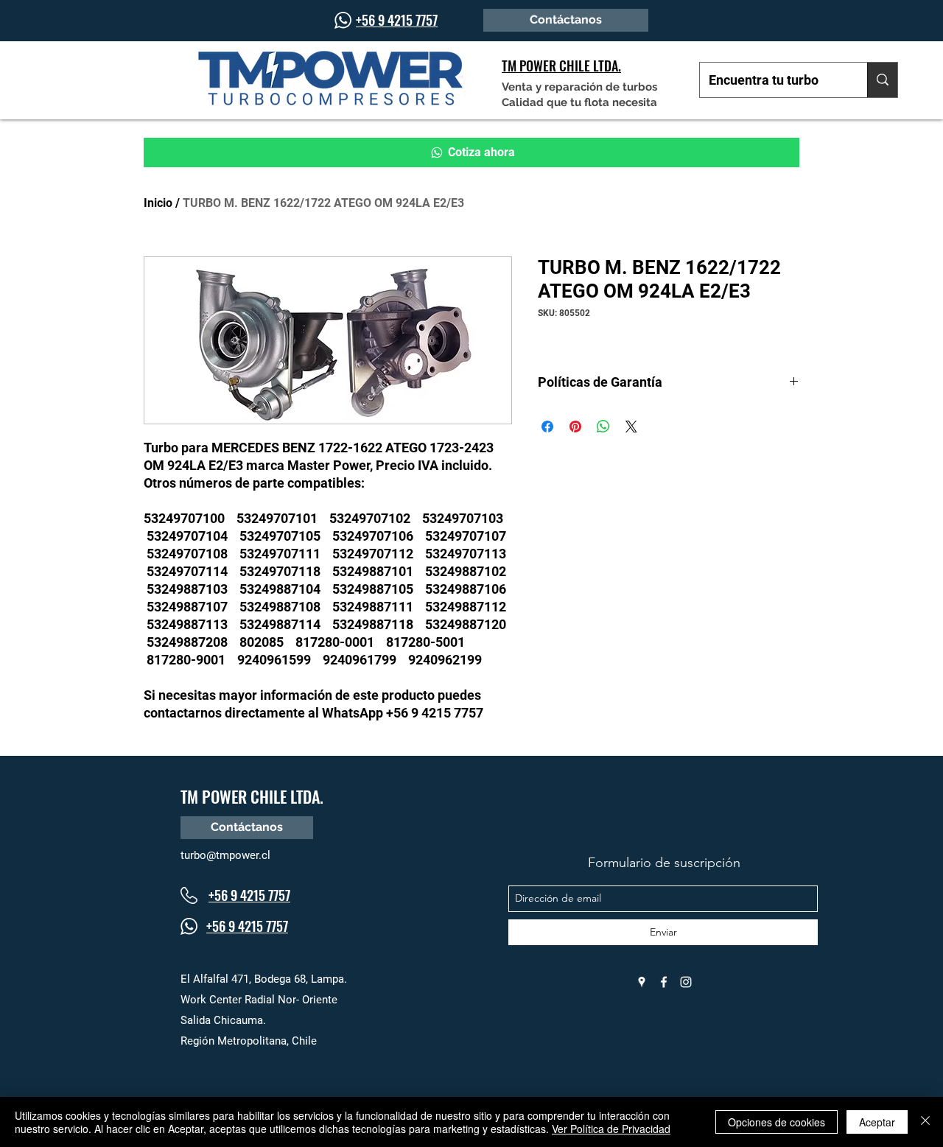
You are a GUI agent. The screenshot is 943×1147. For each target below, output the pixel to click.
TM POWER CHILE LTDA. (251, 796)
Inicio (158, 203)
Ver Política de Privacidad (611, 1128)
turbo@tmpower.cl (225, 855)
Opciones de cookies (776, 1122)
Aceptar (877, 1122)
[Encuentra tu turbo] (882, 80)
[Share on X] (631, 426)
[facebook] (663, 982)
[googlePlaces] (641, 982)
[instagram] (686, 982)
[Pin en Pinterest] (575, 426)
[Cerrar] (925, 1122)
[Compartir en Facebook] (547, 426)
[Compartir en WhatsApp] (603, 426)
